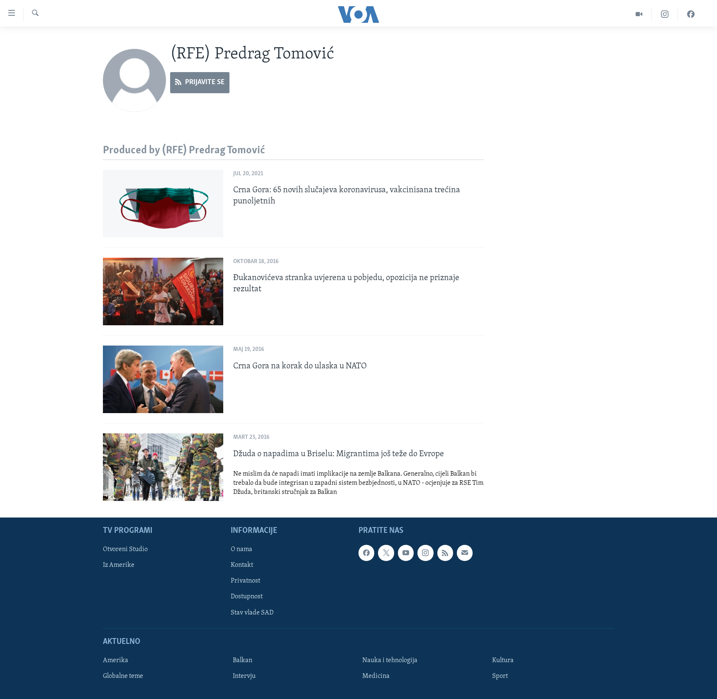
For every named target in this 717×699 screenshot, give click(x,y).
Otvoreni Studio (125, 550)
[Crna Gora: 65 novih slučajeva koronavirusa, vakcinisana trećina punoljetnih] (163, 203)
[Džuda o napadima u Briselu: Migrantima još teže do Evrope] (163, 467)
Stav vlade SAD (252, 613)
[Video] (639, 14)
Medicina (376, 676)
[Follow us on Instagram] (425, 553)
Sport (500, 676)
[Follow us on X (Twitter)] (386, 553)
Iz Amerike (118, 565)
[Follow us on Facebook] (366, 553)
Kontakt (242, 565)
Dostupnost (247, 597)
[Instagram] (665, 14)
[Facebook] (691, 14)
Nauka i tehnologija (389, 660)
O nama (241, 550)
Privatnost (245, 581)
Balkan (242, 660)
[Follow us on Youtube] (406, 553)
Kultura (503, 660)
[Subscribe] (465, 553)
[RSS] (445, 553)
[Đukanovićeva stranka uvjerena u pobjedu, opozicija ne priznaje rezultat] (163, 291)
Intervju (244, 676)
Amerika (115, 660)
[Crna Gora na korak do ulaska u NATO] (163, 379)
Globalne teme (123, 676)
